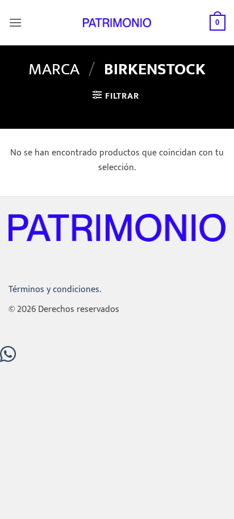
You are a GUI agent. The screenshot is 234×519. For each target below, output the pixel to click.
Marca (54, 69)
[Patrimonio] (117, 22)
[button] (15, 22)
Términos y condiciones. (55, 289)
